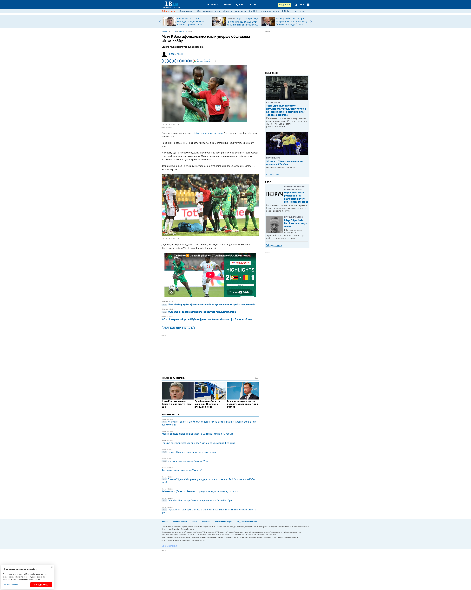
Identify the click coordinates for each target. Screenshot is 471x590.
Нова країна (299, 11)
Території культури (269, 11)
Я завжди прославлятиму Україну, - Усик (185, 461)
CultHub (253, 11)
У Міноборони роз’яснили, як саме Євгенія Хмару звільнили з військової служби (292, 21)
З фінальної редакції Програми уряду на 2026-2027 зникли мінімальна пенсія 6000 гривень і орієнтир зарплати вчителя (193, 24)
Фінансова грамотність (208, 11)
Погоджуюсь (41, 585)
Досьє (239, 4)
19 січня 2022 (183, 32)
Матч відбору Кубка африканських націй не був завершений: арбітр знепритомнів (209, 304)
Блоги (227, 4)
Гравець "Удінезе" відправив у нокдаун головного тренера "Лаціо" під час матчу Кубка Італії (208, 481)
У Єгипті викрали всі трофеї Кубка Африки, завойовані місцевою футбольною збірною (207, 319)
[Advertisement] (210, 354)
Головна (165, 31)
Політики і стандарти (223, 521)
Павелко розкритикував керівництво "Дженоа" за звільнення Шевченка (198, 442)
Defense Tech (168, 11)
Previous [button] (160, 21)
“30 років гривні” (186, 11)
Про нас (165, 521)
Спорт (173, 31)
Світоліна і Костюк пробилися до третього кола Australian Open (198, 500)
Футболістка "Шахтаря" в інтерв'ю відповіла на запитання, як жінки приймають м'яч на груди (209, 511)
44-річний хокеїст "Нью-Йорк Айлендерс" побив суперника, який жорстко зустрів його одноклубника (209, 423)
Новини (211, 4)
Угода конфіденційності (247, 521)
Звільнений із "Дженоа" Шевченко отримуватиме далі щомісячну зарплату (200, 491)
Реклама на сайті (180, 521)
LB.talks (286, 11)
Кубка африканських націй (208, 133)
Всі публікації (272, 174)
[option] (186, 21)
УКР (302, 4)
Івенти (194, 521)
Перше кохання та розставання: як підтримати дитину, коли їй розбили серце (296, 197)
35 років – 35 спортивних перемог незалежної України (284, 162)
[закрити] (51, 567)
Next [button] (311, 21)
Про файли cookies (10, 585)
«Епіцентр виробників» (234, 11)
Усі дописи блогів (274, 245)
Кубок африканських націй (178, 328)
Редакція (205, 521)
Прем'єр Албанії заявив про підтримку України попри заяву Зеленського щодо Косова (242, 21)
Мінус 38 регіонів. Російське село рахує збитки (295, 223)
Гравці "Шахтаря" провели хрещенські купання (189, 452)
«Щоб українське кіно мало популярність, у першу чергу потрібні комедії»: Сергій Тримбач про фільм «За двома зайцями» (286, 110)
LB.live (252, 4)
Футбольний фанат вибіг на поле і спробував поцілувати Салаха (199, 311)
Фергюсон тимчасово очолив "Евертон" (182, 470)
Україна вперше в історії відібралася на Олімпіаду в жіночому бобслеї (198, 433)
